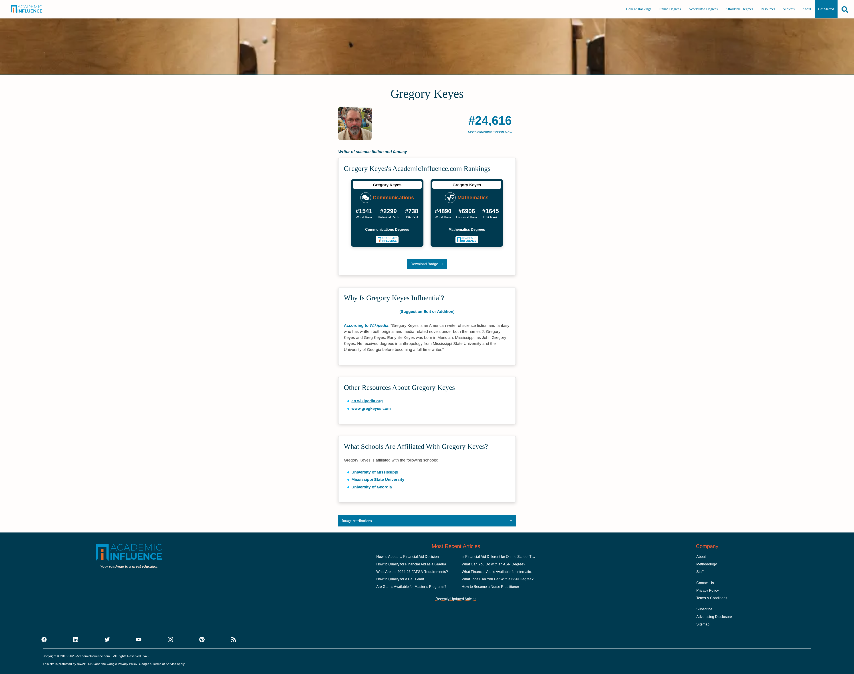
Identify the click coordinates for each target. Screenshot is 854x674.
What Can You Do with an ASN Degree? (493, 564)
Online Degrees (670, 9)
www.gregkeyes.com (371, 408)
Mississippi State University (377, 479)
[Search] (845, 9)
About (806, 9)
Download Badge (424, 264)
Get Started (826, 9)
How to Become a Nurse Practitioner (490, 587)
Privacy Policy (707, 590)
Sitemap (702, 624)
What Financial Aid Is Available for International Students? (507, 572)
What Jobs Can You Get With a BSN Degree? (498, 579)
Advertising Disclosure (714, 617)
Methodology (706, 564)
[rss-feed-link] (233, 639)
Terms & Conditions (711, 598)
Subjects (789, 9)
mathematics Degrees (467, 229)
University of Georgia (371, 487)
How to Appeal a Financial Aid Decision (407, 557)
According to (366, 325)
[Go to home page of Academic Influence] (32, 9)
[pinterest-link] (202, 639)
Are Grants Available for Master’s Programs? (411, 587)
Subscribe (704, 609)
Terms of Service (164, 664)
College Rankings (638, 9)
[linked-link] (75, 639)
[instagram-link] (170, 639)
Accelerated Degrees (703, 9)
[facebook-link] (44, 639)
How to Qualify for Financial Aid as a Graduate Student (419, 564)
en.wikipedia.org (367, 401)
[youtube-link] (138, 639)
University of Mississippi (374, 472)
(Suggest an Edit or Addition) (427, 311)
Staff (699, 572)
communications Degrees (387, 229)
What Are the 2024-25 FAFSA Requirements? (412, 572)
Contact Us (705, 583)
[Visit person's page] (387, 239)
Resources (768, 9)
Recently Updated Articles (455, 599)
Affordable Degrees (739, 9)
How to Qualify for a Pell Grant (400, 579)
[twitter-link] (107, 639)
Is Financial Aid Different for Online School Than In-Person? (509, 557)
